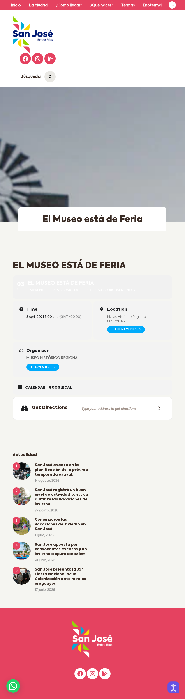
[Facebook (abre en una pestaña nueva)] (25, 58)
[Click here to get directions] (158, 408)
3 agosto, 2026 (46, 510)
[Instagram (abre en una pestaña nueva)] (37, 58)
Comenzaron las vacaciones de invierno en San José (60, 524)
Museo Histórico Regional (127, 317)
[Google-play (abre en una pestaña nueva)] (50, 58)
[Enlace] (172, 5)
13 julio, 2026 (44, 535)
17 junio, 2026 (45, 589)
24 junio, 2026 (45, 560)
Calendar (35, 387)
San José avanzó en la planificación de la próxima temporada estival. (61, 470)
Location (117, 309)
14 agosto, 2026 (47, 480)
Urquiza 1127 (116, 321)
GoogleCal (60, 387)
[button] (13, 686)
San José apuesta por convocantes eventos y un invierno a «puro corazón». (61, 549)
